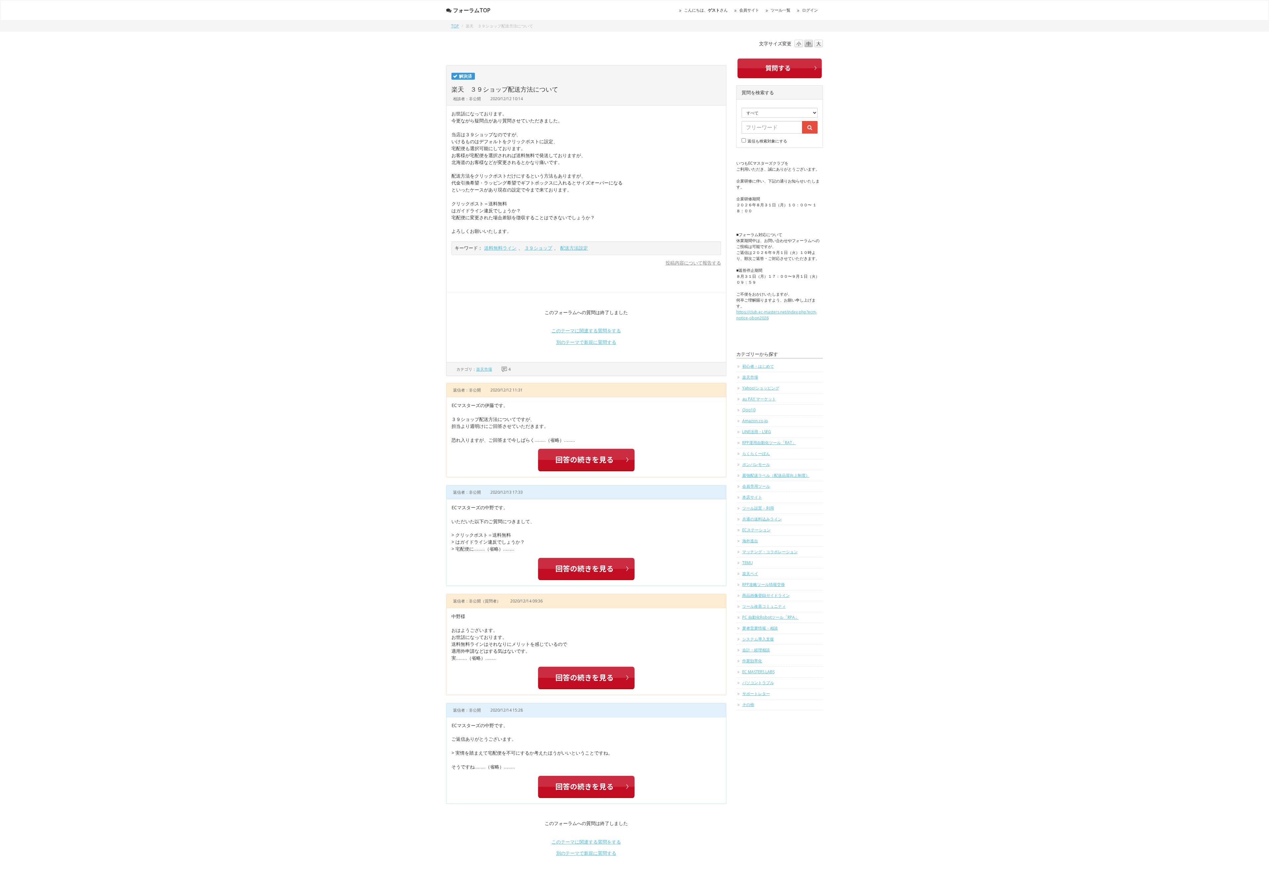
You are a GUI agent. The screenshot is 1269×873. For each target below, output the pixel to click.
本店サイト (752, 497)
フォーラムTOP (471, 10)
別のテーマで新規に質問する (586, 342)
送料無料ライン (500, 248)
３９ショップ (538, 248)
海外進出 (750, 541)
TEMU (747, 562)
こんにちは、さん (706, 10)
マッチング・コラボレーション (770, 552)
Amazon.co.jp (755, 421)
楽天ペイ (750, 573)
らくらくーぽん (756, 453)
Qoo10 (748, 410)
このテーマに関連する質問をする (586, 330)
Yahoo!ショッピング (760, 388)
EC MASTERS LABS (758, 672)
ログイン (810, 10)
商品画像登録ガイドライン (766, 595)
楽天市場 (484, 369)
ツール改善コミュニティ (764, 606)
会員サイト (749, 10)
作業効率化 (752, 661)
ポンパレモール (756, 464)
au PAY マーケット (759, 399)
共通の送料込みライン (762, 519)
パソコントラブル (758, 683)
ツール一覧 (780, 10)
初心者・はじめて (758, 366)
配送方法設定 (574, 248)
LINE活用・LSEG (756, 432)
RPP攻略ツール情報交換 (763, 584)
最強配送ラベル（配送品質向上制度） (776, 475)
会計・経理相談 (756, 650)
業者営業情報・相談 (760, 628)
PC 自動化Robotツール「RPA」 (770, 617)
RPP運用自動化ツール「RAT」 (769, 442)
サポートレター (756, 693)
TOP (455, 26)
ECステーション (756, 530)
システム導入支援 (758, 639)
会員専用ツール (756, 486)
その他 (748, 704)
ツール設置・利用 (758, 508)
